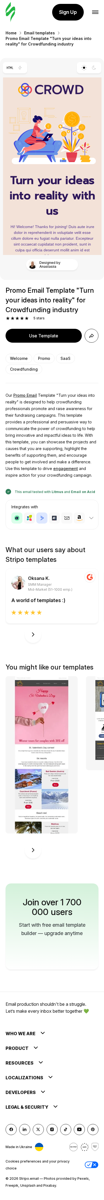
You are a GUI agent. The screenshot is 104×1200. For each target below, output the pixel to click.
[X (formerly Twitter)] (38, 1129)
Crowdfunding (24, 369)
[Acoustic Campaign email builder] (16, 518)
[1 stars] (8, 318)
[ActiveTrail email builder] (54, 518)
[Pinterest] (92, 1129)
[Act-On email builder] (29, 518)
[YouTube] (79, 1129)
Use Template (43, 335)
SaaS (65, 358)
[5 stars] (26, 318)
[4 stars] (22, 318)
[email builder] (10, 12)
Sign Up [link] (68, 12)
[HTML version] (10, 67)
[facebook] (11, 1129)
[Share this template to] (91, 336)
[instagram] (52, 1129)
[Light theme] (84, 67)
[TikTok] (65, 1129)
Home (11, 33)
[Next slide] (33, 634)
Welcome (19, 358)
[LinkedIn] (24, 1129)
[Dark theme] (94, 67)
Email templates (39, 33)
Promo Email (25, 395)
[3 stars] (17, 318)
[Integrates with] (91, 518)
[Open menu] (95, 12)
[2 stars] (12, 318)
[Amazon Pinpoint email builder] (79, 518)
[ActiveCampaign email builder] (41, 518)
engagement (65, 468)
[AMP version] (20, 67)
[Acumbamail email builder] (66, 518)
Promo (44, 358)
